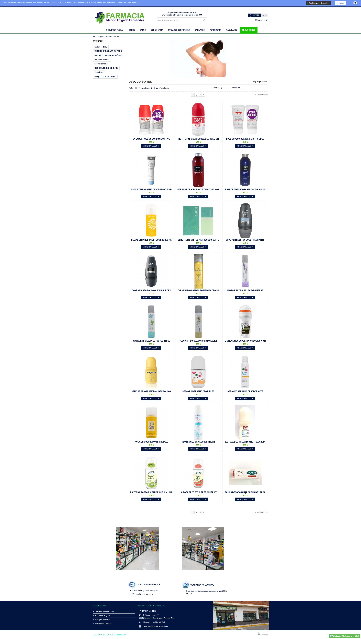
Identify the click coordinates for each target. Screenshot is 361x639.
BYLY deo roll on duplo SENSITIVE (151, 139)
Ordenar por (235, 88)
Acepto (341, 3)
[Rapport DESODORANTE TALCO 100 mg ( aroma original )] (198, 170)
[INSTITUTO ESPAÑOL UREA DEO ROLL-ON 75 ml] (198, 119)
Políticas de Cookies (103, 624)
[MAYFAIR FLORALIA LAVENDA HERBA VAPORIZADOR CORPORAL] (245, 271)
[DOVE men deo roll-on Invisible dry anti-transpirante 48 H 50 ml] (151, 271)
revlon (97, 47)
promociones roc (101, 64)
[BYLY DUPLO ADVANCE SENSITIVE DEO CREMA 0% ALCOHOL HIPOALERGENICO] (245, 119)
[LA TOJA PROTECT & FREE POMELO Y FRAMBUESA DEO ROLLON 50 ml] (198, 473)
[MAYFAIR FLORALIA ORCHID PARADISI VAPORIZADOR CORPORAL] (198, 321)
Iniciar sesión (262, 20)
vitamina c (99, 72)
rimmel (97, 55)
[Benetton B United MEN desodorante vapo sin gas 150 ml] (198, 220)
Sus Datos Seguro (102, 615)
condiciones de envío (144, 594)
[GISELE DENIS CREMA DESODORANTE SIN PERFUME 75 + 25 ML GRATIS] (151, 170)
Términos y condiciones (104, 611)
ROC (105, 47)
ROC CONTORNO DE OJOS (106, 68)
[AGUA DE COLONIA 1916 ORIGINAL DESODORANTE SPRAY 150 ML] (151, 422)
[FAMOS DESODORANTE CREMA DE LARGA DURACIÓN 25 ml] (245, 473)
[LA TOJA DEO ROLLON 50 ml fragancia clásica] (245, 422)
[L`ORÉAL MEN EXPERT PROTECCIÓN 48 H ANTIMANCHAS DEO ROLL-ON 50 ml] (245, 321)
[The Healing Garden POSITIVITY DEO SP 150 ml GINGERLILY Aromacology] (198, 271)
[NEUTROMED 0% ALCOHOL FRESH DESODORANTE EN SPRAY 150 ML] (198, 422)
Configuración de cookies (319, 3)
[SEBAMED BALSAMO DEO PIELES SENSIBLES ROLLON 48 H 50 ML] (198, 372)
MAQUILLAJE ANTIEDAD (105, 76)
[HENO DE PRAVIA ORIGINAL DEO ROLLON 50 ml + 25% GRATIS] (151, 372)
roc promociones (101, 60)
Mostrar (216, 88)
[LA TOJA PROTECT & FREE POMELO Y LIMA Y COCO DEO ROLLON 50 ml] (151, 473)
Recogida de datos (102, 620)
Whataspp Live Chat (350, 636)
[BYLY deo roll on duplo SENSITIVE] (151, 119)
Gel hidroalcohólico (112, 55)
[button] (114, 30)
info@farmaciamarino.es (158, 626)
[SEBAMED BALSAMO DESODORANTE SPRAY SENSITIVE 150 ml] (245, 372)
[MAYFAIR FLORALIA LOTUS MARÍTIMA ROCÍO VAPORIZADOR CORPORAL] (151, 321)
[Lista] (139, 88)
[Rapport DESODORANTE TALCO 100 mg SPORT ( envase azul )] (245, 170)
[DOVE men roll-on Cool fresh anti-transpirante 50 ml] (245, 220)
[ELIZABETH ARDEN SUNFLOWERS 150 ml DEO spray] (151, 220)
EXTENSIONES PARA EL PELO (108, 51)
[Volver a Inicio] (94, 37)
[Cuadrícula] (136, 88)
